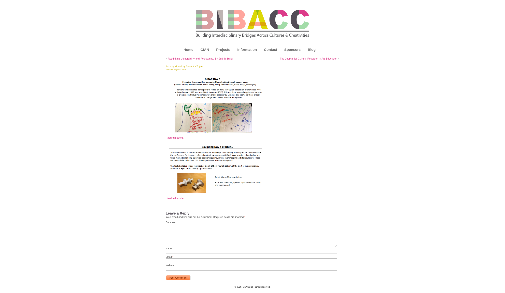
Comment (171, 222)
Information (247, 50)
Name (170, 248)
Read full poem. (175, 137)
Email (169, 257)
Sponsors (292, 50)
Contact (270, 50)
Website (170, 265)
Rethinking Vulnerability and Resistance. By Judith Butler (200, 58)
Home (188, 50)
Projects (223, 50)
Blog (312, 50)
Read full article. (175, 198)
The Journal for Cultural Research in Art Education (308, 58)
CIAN (204, 50)
